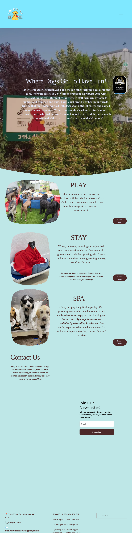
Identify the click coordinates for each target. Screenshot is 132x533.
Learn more (119, 221)
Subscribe (96, 432)
